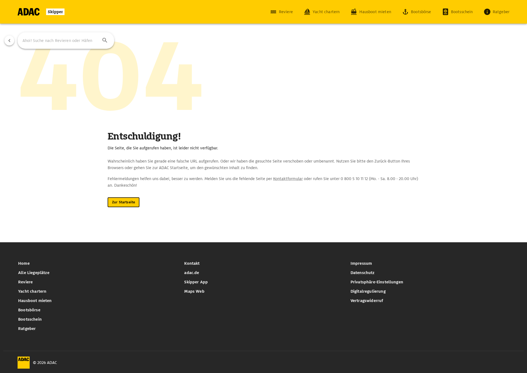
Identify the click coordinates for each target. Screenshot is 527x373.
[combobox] (66, 40)
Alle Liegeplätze (33, 272)
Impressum (361, 263)
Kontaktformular (288, 178)
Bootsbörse (29, 309)
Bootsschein (30, 319)
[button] (105, 40)
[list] (97, 296)
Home (24, 263)
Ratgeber (27, 328)
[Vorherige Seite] (9, 40)
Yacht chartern (32, 291)
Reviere (25, 282)
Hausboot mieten (35, 300)
